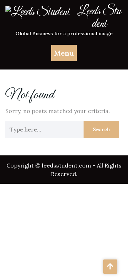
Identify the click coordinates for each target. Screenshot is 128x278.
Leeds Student (99, 18)
